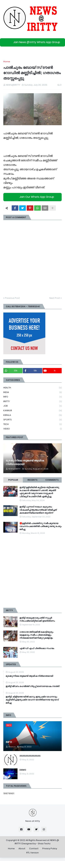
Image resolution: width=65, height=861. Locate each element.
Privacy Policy (49, 848)
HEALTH (32, 387)
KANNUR (32, 410)
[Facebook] (15, 208)
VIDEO (32, 428)
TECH (32, 424)
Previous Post (12, 298)
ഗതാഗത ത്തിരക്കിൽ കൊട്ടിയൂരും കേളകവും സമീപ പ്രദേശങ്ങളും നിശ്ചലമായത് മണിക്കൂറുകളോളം (36, 634)
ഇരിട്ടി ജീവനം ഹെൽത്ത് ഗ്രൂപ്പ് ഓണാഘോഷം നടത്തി (33, 686)
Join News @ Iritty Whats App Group (36, 42)
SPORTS (32, 419)
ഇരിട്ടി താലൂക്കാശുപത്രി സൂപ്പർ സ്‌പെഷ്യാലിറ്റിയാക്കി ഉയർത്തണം (37, 619)
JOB (32, 405)
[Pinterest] (30, 208)
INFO (32, 396)
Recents (32, 479)
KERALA (32, 415)
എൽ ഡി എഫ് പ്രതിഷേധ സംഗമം (37, 648)
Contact (33, 848)
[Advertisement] (32, 571)
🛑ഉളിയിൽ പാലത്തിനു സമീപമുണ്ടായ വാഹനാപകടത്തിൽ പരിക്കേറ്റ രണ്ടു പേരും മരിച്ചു (41, 526)
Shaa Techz (44, 843)
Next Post (54, 298)
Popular (13, 479)
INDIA (32, 392)
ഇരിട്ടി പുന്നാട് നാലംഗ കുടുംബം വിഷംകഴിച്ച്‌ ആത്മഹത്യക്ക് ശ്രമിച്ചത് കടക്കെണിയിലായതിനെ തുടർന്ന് (38, 509)
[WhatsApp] (37, 208)
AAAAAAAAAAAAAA (30, 755)
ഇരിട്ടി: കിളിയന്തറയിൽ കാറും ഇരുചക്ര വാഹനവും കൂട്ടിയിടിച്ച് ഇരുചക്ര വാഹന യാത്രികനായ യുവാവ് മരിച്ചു (32, 699)
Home (6, 61)
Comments (51, 479)
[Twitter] (22, 208)
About (21, 848)
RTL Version (32, 852)
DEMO (23, 769)
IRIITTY (32, 401)
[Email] (45, 208)
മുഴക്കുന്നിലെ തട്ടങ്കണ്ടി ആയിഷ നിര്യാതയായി (25, 462)
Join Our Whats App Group (37, 197)
